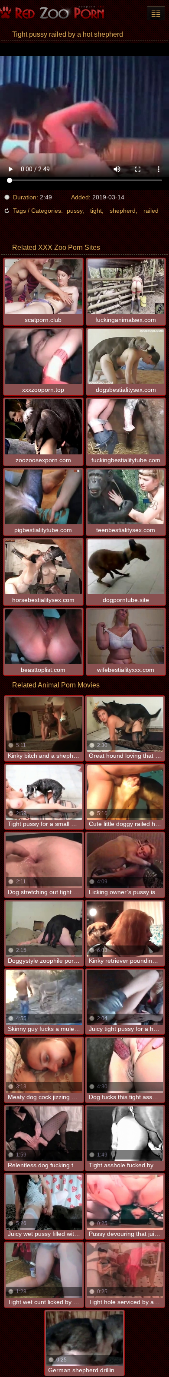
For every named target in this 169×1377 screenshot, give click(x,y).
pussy (74, 210)
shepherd (123, 210)
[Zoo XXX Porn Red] (52, 13)
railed (151, 210)
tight (96, 210)
